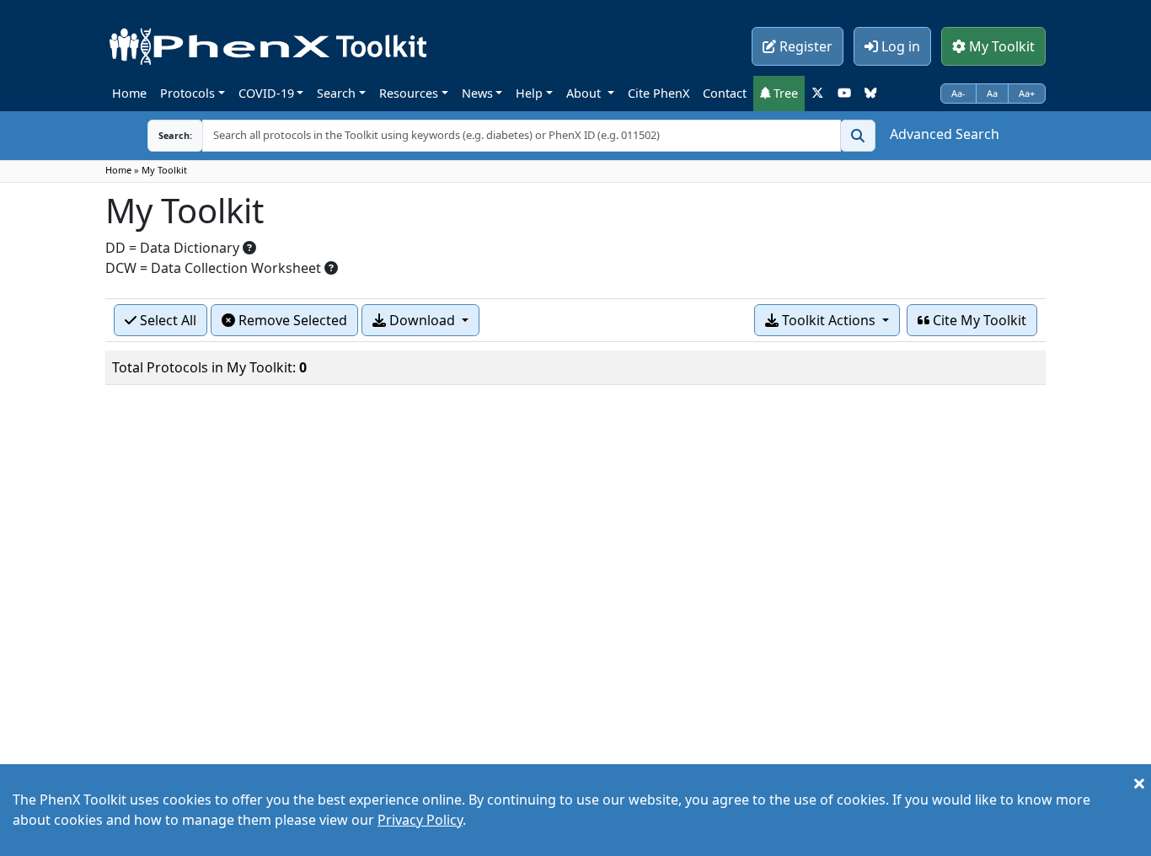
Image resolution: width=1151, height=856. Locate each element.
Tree (784, 93)
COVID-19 (266, 93)
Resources (408, 93)
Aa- (958, 93)
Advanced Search (944, 134)
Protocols (187, 93)
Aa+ (1027, 93)
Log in (899, 46)
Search (336, 93)
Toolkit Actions (829, 320)
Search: (175, 135)
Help (529, 93)
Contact (725, 93)
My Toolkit (1000, 46)
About (585, 93)
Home (129, 93)
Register (804, 46)
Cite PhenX (658, 93)
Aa (992, 93)
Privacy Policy (420, 820)
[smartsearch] (857, 136)
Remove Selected (291, 320)
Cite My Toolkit (977, 320)
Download (422, 320)
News (477, 93)
